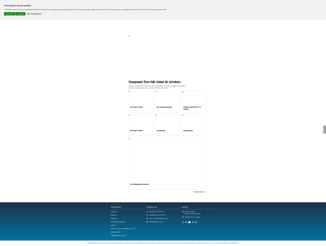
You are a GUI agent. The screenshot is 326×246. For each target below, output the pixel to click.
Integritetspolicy (115, 232)
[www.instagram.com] (186, 222)
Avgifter (113, 225)
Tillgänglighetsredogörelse (118, 235)
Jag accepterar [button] (9, 14)
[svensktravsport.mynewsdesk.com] (196, 222)
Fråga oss (324, 129)
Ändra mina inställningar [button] (34, 14)
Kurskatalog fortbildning (118, 222)
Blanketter (114, 218)
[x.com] (193, 222)
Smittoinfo (114, 211)
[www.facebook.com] (183, 222)
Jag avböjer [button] (20, 14)
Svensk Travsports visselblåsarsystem (122, 228)
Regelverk (114, 215)
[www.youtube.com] (189, 222)
